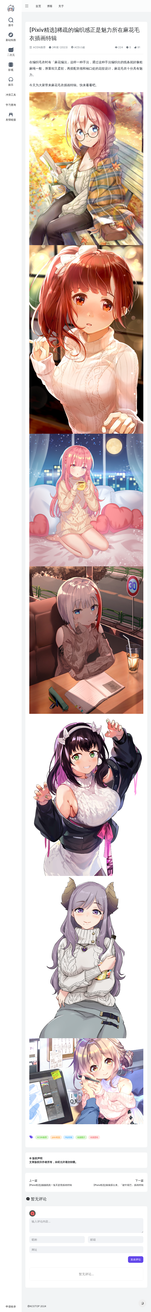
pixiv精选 (56, 1137)
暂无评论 (39, 1199)
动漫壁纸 (94, 1137)
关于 (61, 6)
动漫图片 (81, 1137)
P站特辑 (68, 1137)
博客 (49, 6)
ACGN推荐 (39, 47)
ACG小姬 (79, 47)
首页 (38, 6)
